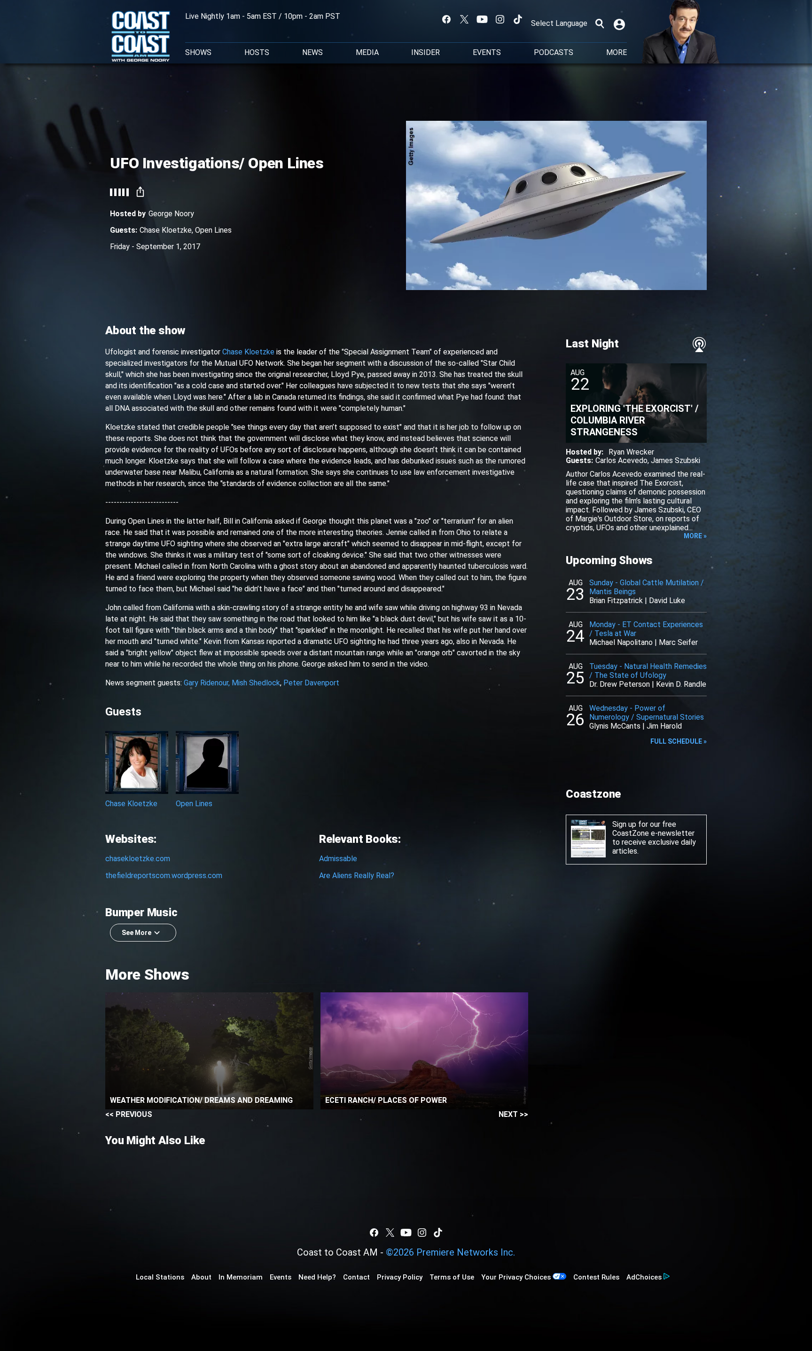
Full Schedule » (678, 741)
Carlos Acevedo (621, 460)
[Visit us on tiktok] (517, 19)
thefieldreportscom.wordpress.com (163, 875)
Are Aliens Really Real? (356, 875)
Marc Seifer (678, 642)
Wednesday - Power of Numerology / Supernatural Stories (646, 713)
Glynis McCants (614, 726)
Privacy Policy (399, 1277)
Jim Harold (664, 726)
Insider (425, 52)
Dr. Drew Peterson (619, 684)
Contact (356, 1277)
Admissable (338, 858)
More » (695, 536)
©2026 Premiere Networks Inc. (450, 1252)
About (201, 1277)
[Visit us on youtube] (482, 19)
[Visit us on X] (464, 19)
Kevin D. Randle (681, 684)
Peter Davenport (311, 682)
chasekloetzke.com (137, 858)
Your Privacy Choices (516, 1277)
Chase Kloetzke (166, 230)
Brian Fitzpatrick (616, 600)
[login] (620, 23)
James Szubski (675, 460)
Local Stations (160, 1277)
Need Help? (317, 1277)
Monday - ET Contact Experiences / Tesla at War (646, 629)
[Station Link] (140, 37)
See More (136, 932)
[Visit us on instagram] (500, 19)
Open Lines (213, 230)
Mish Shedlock (256, 682)
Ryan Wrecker (631, 452)
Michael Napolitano (621, 642)
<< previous (128, 1114)
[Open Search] (599, 23)
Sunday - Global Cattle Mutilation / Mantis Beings (646, 587)
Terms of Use (451, 1277)
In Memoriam (241, 1277)
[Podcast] (699, 344)
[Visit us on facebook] (446, 19)
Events (487, 52)
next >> (513, 1114)
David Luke (667, 600)
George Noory (171, 213)
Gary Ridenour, (207, 682)
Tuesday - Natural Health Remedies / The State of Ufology (648, 671)
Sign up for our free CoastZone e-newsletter (653, 829)
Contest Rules (596, 1277)
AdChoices (644, 1277)
